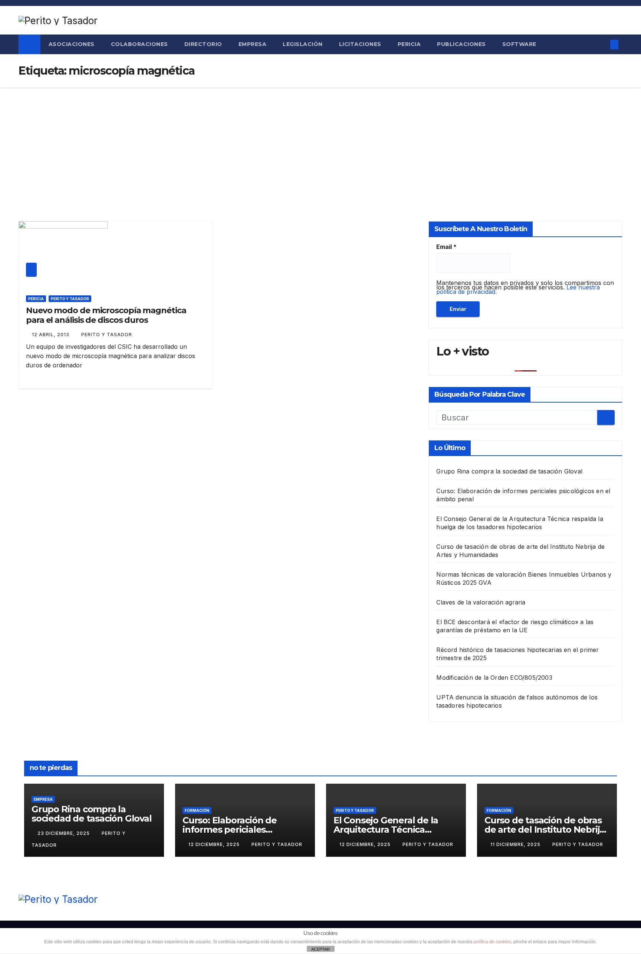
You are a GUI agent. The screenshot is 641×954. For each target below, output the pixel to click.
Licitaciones (360, 44)
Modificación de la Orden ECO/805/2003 (494, 677)
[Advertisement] (320, 143)
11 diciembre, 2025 (516, 844)
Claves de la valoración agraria (480, 602)
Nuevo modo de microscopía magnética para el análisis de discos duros (106, 315)
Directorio (203, 44)
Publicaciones (461, 44)
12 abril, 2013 (51, 334)
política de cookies (492, 941)
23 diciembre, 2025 (64, 833)
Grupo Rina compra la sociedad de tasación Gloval (509, 471)
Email (446, 247)
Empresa (253, 44)
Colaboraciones (139, 44)
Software (519, 44)
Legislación (303, 44)
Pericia (409, 44)
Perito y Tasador (70, 298)
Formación (197, 810)
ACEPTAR (320, 949)
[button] (600, 44)
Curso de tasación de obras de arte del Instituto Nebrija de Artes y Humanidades (544, 829)
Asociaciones (72, 44)
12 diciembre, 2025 (214, 844)
